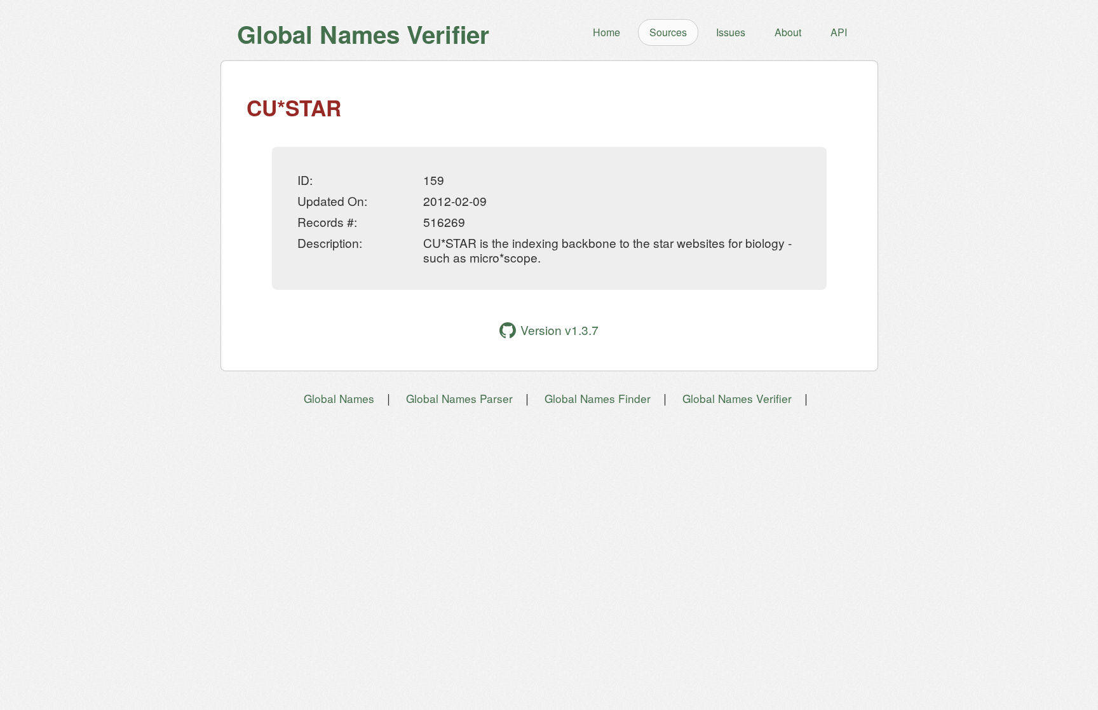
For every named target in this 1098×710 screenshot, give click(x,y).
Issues (730, 32)
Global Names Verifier (737, 398)
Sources (668, 32)
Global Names (339, 398)
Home (606, 32)
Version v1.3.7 (559, 329)
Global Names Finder (598, 398)
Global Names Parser (459, 398)
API (838, 32)
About (788, 32)
